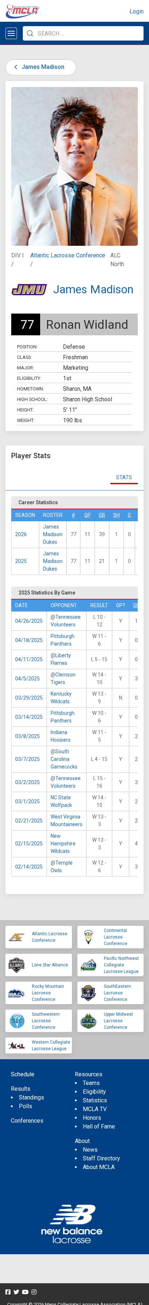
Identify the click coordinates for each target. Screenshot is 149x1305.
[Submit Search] (30, 33)
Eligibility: (29, 378)
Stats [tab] (124, 477)
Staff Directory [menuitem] (101, 1158)
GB (102, 515)
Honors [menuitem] (92, 1117)
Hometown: (30, 389)
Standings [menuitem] (31, 1097)
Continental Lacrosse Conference (115, 937)
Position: (27, 346)
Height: (25, 410)
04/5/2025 (27, 679)
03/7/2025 (27, 759)
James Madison (42, 66)
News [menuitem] (90, 1149)
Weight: (26, 420)
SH (116, 515)
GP (87, 515)
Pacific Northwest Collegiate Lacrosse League (121, 965)
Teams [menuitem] (91, 1083)
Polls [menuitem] (25, 1106)
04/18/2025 (29, 640)
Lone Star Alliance (50, 965)
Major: (25, 367)
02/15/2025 (29, 843)
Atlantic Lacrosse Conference (67, 255)
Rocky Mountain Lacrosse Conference (48, 993)
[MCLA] (23, 11)
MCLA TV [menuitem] (95, 1109)
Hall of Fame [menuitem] (99, 1126)
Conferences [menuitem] (27, 1120)
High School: (32, 399)
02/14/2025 (29, 867)
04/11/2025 (29, 659)
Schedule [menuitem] (22, 1074)
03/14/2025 (29, 717)
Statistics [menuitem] (95, 1100)
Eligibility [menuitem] (94, 1091)
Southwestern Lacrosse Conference (46, 1021)
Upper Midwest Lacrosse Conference (118, 1021)
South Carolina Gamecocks (64, 759)
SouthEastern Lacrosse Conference (117, 993)
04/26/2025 (29, 621)
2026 (21, 534)
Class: (24, 357)
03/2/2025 (27, 782)
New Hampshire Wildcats (63, 843)
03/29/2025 (29, 698)
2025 (21, 561)
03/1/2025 (27, 801)
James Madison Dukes (53, 534)
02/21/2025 (29, 821)
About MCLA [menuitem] (99, 1167)
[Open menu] (11, 33)
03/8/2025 (27, 736)
